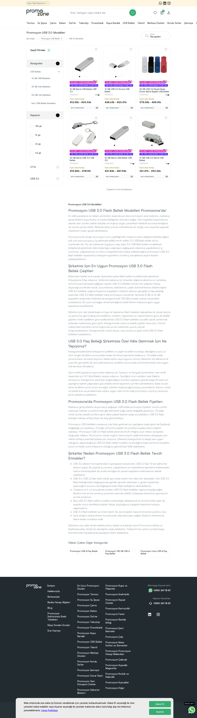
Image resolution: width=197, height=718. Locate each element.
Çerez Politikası (49, 710)
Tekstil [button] (141, 23)
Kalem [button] (62, 23)
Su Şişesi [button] (42, 23)
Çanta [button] (53, 23)
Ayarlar (160, 712)
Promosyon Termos (87, 594)
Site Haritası (54, 630)
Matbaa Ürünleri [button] (156, 23)
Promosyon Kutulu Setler (87, 663)
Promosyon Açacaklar (117, 682)
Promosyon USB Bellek (89, 641)
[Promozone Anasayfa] (37, 13)
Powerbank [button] (97, 23)
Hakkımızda (53, 591)
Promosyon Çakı (114, 636)
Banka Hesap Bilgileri (58, 602)
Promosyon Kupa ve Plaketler (116, 587)
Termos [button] (30, 23)
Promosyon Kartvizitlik (117, 608)
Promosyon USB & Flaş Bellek (84, 551)
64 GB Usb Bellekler (41, 95)
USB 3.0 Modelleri (76, 39)
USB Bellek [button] (129, 23)
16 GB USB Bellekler (41, 78)
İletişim (51, 585)
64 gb (38, 153)
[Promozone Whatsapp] (160, 3)
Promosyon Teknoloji (88, 622)
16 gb (37, 135)
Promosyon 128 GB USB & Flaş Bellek (117, 552)
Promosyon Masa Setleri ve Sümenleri (116, 644)
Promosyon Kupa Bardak (86, 635)
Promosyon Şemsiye (88, 670)
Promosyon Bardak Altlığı (115, 621)
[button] (79, 76)
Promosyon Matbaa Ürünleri (87, 654)
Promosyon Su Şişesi (88, 599)
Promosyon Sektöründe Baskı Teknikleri (56, 616)
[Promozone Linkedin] (164, 3)
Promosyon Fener (115, 614)
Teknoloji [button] (83, 23)
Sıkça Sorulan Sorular (58, 625)
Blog (49, 607)
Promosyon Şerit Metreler (114, 630)
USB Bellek (35, 71)
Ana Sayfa (30, 39)
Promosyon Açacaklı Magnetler (116, 667)
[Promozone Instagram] (169, 3)
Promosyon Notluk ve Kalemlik (117, 675)
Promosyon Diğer (114, 688)
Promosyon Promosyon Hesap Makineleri (118, 653)
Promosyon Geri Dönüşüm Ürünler (86, 683)
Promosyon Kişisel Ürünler (115, 601)
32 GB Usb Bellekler (41, 86)
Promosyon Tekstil (87, 647)
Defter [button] (72, 23)
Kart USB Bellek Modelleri (44, 103)
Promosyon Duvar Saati (90, 675)
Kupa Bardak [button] (113, 23)
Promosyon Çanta (87, 605)
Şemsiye (188, 23)
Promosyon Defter (87, 616)
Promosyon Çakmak (116, 659)
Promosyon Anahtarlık (117, 594)
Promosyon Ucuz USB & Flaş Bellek (154, 552)
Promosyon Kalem (87, 611)
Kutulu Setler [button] (174, 23)
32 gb (38, 144)
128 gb (38, 126)
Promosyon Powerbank (90, 627)
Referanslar (53, 596)
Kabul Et (159, 704)
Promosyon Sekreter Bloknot (88, 691)
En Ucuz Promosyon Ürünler (88, 587)
